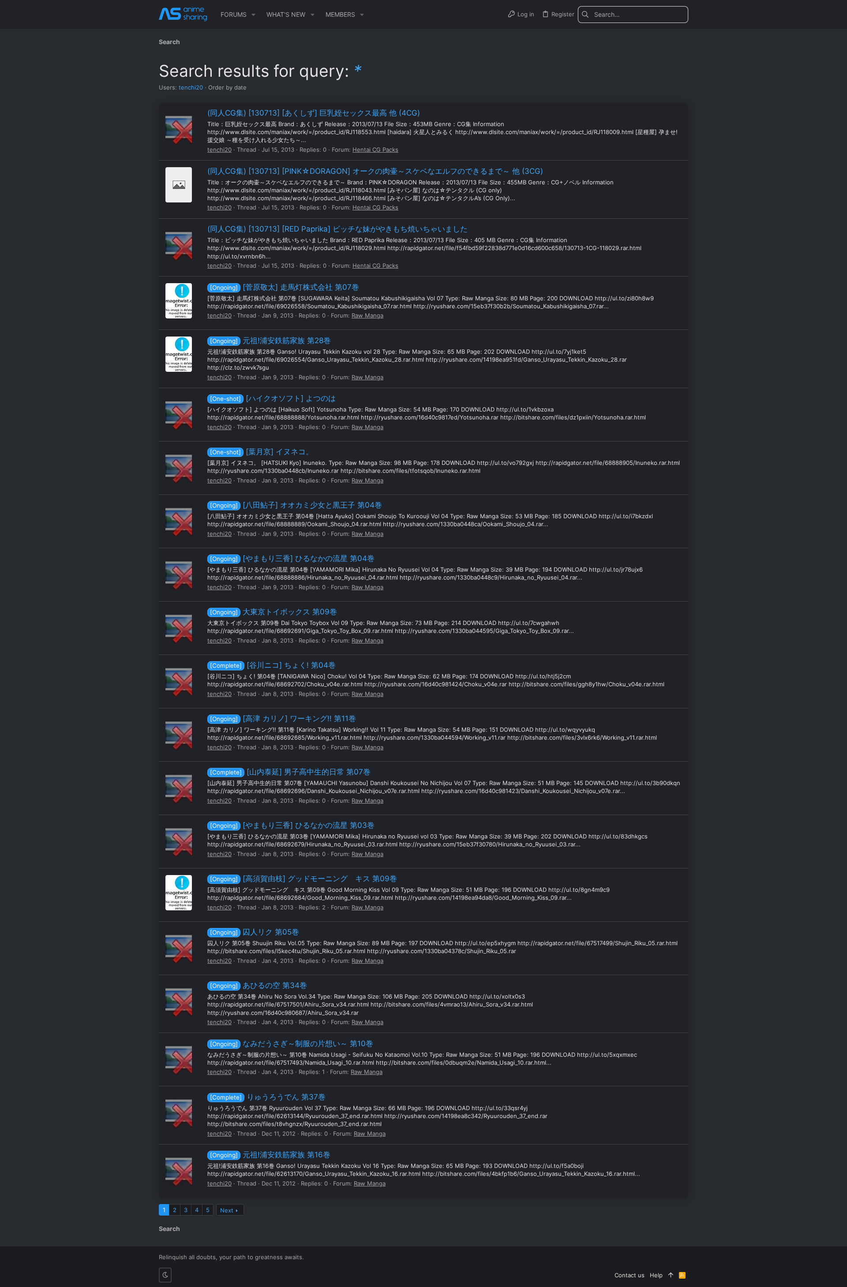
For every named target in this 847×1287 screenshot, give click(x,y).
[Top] (670, 1275)
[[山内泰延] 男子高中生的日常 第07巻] (178, 786)
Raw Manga (367, 315)
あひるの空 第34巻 (258, 985)
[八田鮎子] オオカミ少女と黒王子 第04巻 (296, 505)
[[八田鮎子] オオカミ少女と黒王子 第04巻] (178, 519)
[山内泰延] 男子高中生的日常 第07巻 (290, 771)
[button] (253, 14)
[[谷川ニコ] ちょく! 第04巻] (178, 679)
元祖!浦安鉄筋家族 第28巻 (270, 340)
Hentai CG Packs (375, 149)
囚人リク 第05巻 (254, 932)
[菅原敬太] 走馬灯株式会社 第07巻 (284, 287)
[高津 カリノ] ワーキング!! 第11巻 (283, 718)
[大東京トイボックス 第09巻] (178, 626)
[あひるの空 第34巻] (178, 999)
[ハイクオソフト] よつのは (273, 398)
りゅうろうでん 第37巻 (268, 1096)
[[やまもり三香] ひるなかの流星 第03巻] (178, 839)
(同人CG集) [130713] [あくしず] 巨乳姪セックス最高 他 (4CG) (313, 112)
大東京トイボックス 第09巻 (273, 611)
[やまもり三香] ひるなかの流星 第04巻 (292, 558)
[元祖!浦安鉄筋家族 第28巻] (178, 354)
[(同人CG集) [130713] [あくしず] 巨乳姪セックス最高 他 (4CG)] (178, 127)
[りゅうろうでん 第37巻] (178, 1110)
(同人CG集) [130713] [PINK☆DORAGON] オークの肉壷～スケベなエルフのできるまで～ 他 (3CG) (375, 171)
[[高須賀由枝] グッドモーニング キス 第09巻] (178, 892)
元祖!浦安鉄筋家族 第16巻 (270, 1154)
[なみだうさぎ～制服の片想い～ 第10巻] (178, 1057)
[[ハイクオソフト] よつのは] (178, 412)
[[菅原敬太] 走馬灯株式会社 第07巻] (178, 300)
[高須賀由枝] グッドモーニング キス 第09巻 (303, 878)
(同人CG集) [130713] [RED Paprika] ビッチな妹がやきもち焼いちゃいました (337, 228)
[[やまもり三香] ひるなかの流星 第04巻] (178, 572)
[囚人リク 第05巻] (178, 946)
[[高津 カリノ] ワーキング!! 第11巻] (178, 732)
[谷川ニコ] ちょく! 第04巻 (273, 665)
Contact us (630, 1275)
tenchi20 (191, 87)
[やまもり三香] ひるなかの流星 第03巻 (292, 825)
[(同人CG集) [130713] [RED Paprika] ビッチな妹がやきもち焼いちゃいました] (178, 243)
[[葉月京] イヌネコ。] (178, 465)
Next (226, 1210)
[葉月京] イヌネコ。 (261, 451)
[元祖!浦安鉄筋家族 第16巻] (178, 1168)
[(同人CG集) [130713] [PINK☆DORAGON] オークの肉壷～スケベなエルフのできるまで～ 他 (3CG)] (178, 184)
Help (656, 1275)
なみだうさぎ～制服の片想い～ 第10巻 (291, 1043)
